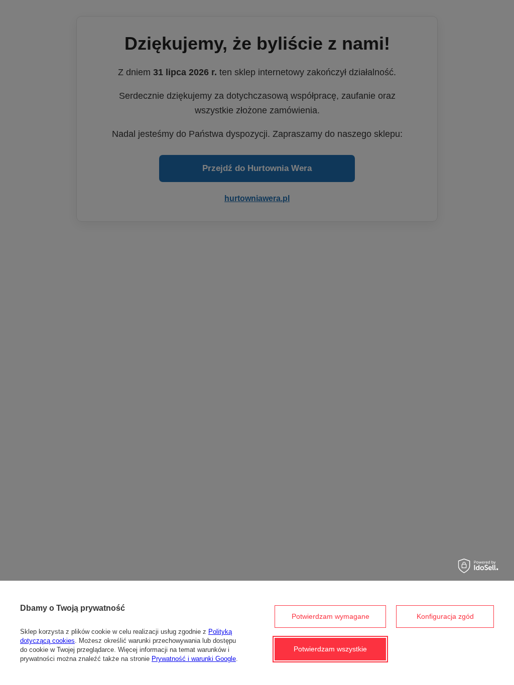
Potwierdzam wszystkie (330, 649)
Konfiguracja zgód (445, 616)
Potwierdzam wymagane (330, 616)
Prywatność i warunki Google (194, 658)
